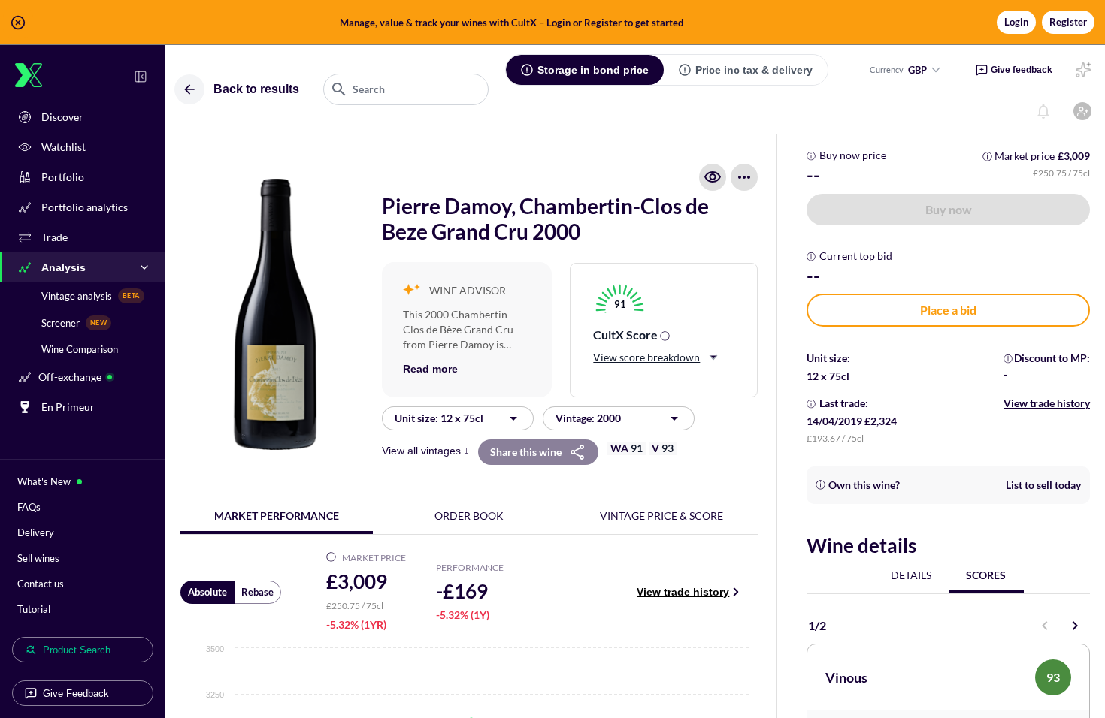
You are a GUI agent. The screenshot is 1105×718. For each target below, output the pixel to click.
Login (1016, 22)
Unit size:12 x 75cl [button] (439, 418)
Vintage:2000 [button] (588, 418)
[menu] (744, 177)
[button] (552, 22)
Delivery (35, 532)
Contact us (40, 584)
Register (1068, 22)
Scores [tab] (986, 575)
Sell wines (38, 558)
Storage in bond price (593, 70)
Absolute (207, 592)
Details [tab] (911, 575)
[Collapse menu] (140, 76)
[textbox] (406, 89)
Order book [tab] (469, 515)
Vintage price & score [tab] (661, 515)
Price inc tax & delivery (754, 70)
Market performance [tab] (276, 515)
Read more (430, 369)
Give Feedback (76, 693)
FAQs (29, 507)
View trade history (683, 592)
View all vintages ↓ (425, 451)
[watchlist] (712, 177)
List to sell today (1043, 484)
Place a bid (948, 310)
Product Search (76, 650)
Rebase (257, 592)
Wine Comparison (79, 349)
